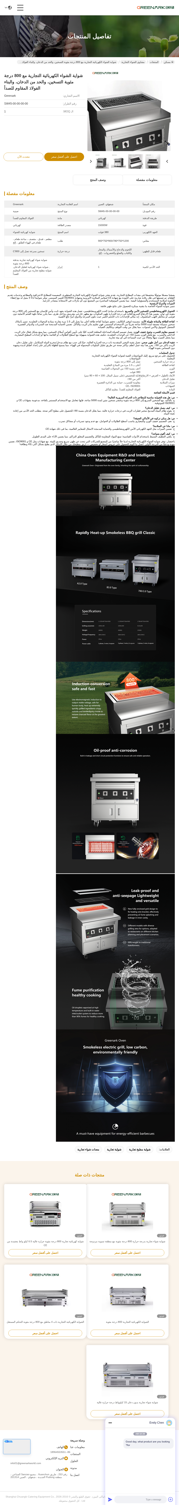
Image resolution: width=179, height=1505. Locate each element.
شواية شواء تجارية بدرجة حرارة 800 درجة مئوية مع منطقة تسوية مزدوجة (127, 1241)
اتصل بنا (74, 1474)
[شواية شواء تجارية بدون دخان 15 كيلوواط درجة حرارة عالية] (127, 1372)
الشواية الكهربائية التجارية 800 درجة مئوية (127, 1321)
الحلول (74, 1461)
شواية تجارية (114, 1149)
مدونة (73, 1467)
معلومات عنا (77, 1447)
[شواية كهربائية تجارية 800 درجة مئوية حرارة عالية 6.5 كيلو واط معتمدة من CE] (45, 1211)
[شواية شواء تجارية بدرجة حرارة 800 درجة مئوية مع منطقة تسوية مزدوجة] (127, 1211)
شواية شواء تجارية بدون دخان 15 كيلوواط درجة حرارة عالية (127, 1402)
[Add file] (170, 1499)
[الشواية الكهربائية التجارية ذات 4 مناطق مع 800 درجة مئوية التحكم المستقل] (45, 1292)
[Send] (110, 1499)
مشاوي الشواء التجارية (133, 62)
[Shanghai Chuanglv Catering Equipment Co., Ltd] (155, 7)
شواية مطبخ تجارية (140, 1149)
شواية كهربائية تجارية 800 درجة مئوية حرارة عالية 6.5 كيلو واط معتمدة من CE (45, 1243)
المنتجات (154, 62)
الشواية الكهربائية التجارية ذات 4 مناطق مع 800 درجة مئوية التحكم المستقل (45, 1321)
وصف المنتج (98, 180)
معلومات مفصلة (146, 180)
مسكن (167, 62)
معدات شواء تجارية (88, 1149)
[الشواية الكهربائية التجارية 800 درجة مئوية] (127, 1292)
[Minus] (110, 1423)
